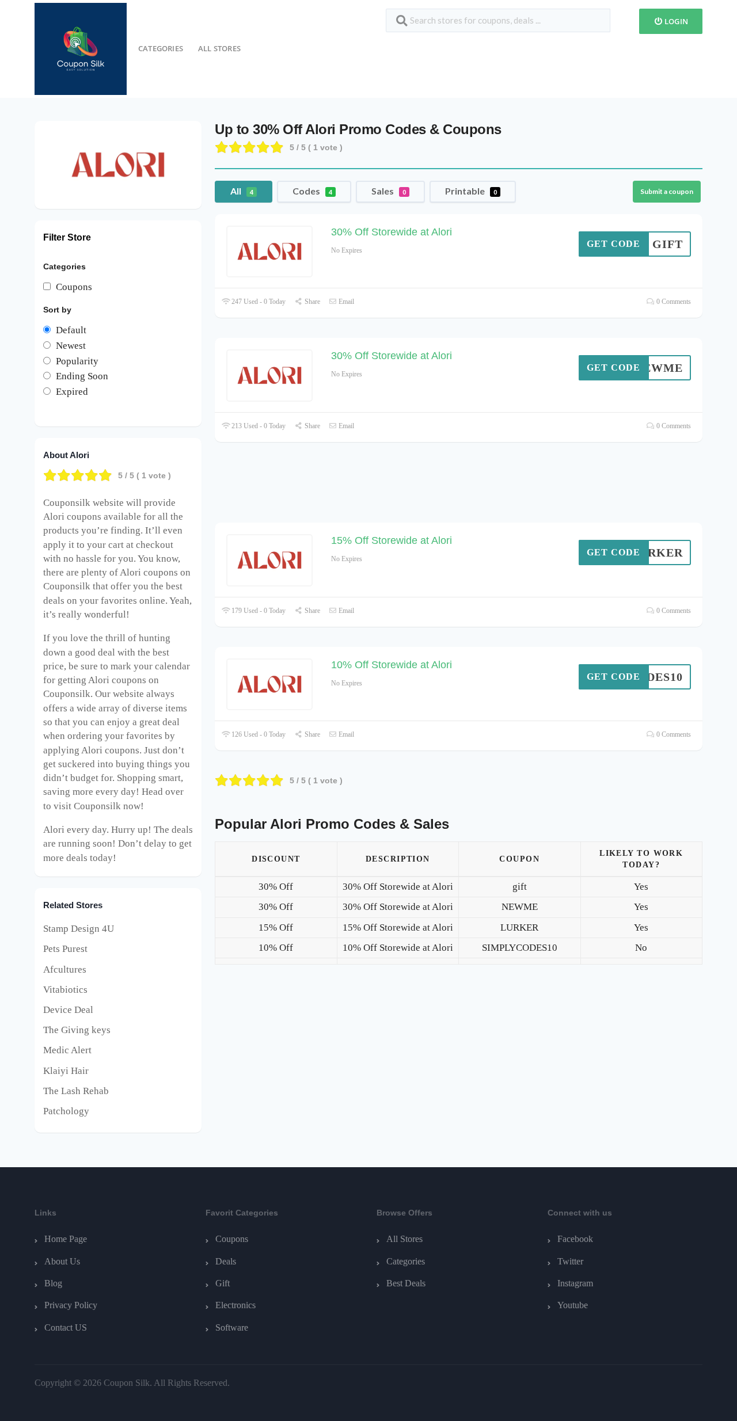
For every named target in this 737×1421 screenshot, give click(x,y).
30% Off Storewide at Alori (391, 232)
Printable (471, 190)
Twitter (570, 1261)
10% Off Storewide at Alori (391, 665)
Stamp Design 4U (78, 928)
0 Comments (673, 302)
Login (675, 21)
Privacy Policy (70, 1305)
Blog (53, 1283)
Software (231, 1327)
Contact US (65, 1327)
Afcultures (64, 969)
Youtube (572, 1305)
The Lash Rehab (76, 1090)
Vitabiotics (65, 989)
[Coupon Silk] (81, 48)
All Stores (219, 48)
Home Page (65, 1239)
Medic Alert (67, 1050)
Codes (312, 190)
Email (345, 302)
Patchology (66, 1111)
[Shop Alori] (118, 163)
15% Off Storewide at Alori (391, 540)
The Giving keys (77, 1029)
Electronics (235, 1305)
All (241, 190)
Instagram (575, 1283)
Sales (388, 190)
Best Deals (406, 1283)
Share (311, 302)
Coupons (231, 1239)
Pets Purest (65, 948)
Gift (222, 1283)
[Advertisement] (458, 488)
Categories (160, 48)
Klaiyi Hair (66, 1070)
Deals (225, 1261)
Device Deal (68, 1009)
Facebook (575, 1239)
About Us (62, 1261)
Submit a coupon (666, 191)
